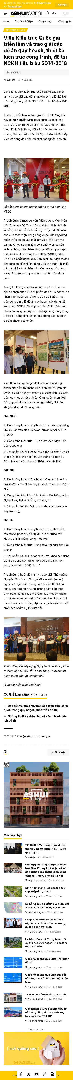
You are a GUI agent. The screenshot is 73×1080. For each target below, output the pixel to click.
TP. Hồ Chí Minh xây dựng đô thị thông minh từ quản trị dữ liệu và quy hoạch (45, 848)
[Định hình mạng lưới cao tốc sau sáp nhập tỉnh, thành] (13, 891)
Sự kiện (32, 857)
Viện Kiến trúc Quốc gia (35, 736)
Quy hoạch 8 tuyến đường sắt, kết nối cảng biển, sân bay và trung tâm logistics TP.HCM (46, 1012)
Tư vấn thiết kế (35, 999)
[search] (47, 13)
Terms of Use (15, 6)
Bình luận (60, 752)
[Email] (36, 1074)
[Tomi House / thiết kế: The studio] (13, 998)
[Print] (52, 1074)
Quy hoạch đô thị (36, 880)
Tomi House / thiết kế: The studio (45, 994)
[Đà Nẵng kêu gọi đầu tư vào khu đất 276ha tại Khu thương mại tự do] (13, 907)
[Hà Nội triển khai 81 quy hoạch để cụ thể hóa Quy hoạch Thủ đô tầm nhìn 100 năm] (13, 942)
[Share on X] (29, 1074)
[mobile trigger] (7, 13)
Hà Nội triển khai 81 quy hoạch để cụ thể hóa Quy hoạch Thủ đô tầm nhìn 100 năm (46, 943)
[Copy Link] (44, 1074)
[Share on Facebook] (21, 1074)
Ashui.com (9, 80)
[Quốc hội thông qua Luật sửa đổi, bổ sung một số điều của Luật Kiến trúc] (13, 978)
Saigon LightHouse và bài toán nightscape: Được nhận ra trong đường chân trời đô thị (45, 923)
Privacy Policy (44, 3)
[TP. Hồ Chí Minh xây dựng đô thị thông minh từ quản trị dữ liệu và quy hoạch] (13, 848)
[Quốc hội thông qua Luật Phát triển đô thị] (13, 962)
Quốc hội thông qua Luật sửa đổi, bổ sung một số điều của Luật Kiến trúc (46, 978)
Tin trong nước (15, 30)
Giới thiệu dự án (36, 912)
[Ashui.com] (26, 13)
